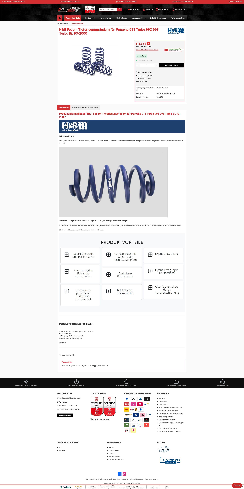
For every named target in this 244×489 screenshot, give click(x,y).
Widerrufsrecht (114, 450)
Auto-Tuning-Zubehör (166, 417)
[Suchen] (119, 9)
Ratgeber (62, 450)
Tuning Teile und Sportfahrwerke (170, 431)
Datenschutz (163, 404)
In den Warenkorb (171, 65)
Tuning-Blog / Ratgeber (67, 442)
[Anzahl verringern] (138, 65)
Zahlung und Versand (116, 459)
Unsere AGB (163, 401)
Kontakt (111, 447)
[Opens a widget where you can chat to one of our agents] (237, 485)
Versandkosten (116, 479)
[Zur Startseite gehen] (69, 10)
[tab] (63, 107)
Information (163, 394)
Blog (60, 447)
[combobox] (108, 9)
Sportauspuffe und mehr (167, 420)
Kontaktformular (73, 409)
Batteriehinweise (114, 456)
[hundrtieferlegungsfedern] (95, 61)
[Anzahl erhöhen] (156, 65)
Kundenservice (114, 442)
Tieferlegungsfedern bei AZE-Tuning (171, 414)
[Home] (59, 18)
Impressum (162, 398)
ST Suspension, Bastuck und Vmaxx (171, 407)
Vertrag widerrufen (64, 415)
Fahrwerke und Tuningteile (168, 428)
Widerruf (112, 453)
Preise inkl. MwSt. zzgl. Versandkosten (147, 50)
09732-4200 (62, 402)
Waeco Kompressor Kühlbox (168, 411)
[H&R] (176, 32)
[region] (95, 61)
